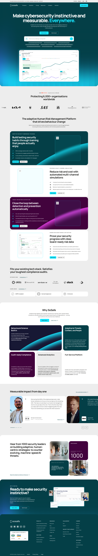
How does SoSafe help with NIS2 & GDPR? (35, 42)
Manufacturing (39, 541)
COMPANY (78, 521)
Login (83, 1)
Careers (77, 525)
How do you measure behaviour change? (32, 44)
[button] (83, 427)
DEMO (51, 535)
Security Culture (39, 539)
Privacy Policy (35, 554)
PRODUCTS (38, 521)
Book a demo (84, 5)
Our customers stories (81, 392)
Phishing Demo (52, 540)
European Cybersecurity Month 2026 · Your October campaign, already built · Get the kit (26, 1)
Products (24, 5)
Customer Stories (79, 544)
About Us (78, 523)
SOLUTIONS (38, 535)
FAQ (63, 523)
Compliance (22, 289)
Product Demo (52, 538)
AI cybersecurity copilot (40, 527)
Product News (52, 530)
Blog (50, 525)
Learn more (23, 161)
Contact (75, 1)
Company (50, 5)
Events (77, 532)
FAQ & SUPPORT (66, 521)
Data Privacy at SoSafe (67, 534)
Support (79, 1)
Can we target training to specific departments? (64, 44)
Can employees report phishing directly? (33, 46)
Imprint (28, 554)
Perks (77, 547)
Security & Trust (66, 531)
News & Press (78, 530)
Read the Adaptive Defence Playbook (19, 474)
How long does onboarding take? (64, 42)
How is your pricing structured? (47, 46)
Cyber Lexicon (52, 527)
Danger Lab (52, 532)
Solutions (31, 5)
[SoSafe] (14, 5)
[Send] (71, 38)
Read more (60, 419)
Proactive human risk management (40, 531)
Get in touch (54, 33)
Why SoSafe (78, 542)
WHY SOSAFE (78, 540)
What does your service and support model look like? (62, 46)
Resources (43, 5)
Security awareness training (41, 523)
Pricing (37, 5)
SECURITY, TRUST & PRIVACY (68, 529)
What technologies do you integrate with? (48, 44)
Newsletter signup (79, 536)
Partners (56, 5)
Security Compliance (40, 537)
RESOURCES (52, 521)
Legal (64, 536)
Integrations (23, 277)
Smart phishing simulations (41, 525)
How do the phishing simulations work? (50, 42)
